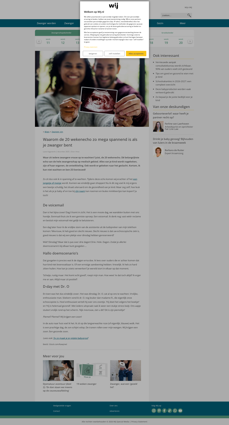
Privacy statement (90, 47)
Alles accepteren (136, 53)
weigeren (93, 53)
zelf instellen (114, 53)
